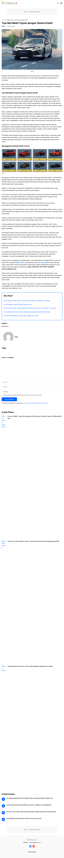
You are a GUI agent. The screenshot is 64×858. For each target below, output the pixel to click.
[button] (58, 3)
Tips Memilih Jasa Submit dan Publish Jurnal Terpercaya (24, 818)
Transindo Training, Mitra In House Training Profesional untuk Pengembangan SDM (33, 541)
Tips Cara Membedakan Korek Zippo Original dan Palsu (21, 315)
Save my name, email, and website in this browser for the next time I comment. (22, 395)
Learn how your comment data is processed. (35, 403)
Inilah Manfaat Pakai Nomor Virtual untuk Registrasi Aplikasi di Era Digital (27, 300)
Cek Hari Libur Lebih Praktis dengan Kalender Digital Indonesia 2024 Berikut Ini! (31, 812)
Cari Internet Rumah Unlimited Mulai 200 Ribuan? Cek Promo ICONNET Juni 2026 (30, 308)
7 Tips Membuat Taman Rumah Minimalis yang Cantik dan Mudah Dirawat (27, 312)
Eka (4, 26)
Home (3, 20)
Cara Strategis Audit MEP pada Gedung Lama (18, 304)
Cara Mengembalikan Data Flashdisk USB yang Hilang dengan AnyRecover (29, 798)
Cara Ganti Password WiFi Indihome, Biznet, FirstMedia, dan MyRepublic (29, 805)
